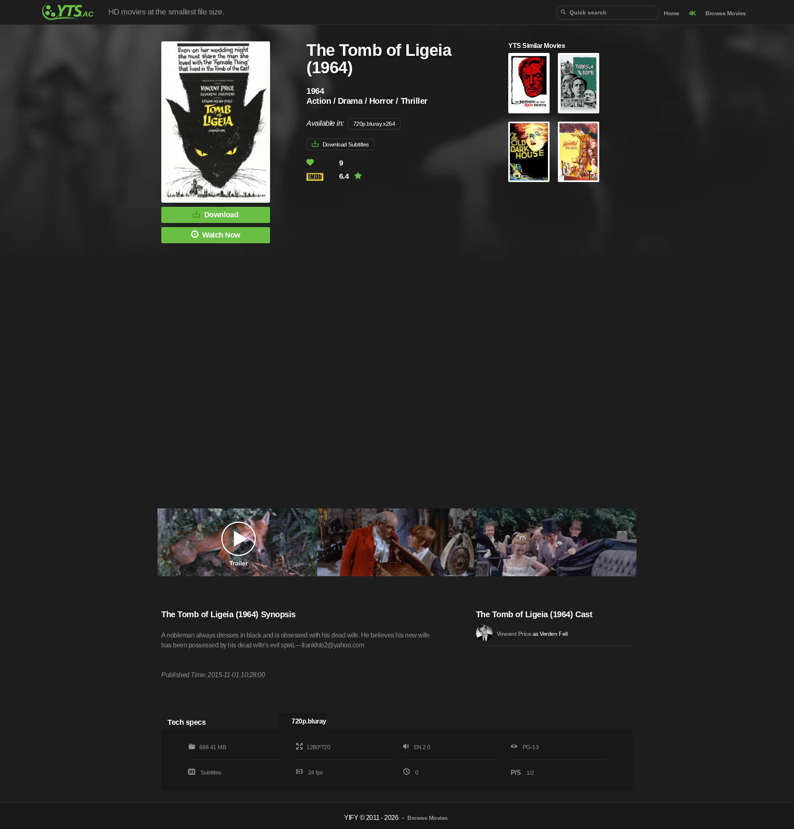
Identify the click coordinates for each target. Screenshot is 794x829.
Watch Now (221, 235)
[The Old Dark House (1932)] (529, 152)
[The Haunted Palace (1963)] (578, 152)
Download (221, 215)
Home (671, 13)
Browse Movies (726, 13)
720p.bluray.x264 (374, 123)
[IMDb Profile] (484, 633)
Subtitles (211, 772)
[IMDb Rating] (321, 177)
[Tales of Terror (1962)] (578, 83)
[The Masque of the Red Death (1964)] (529, 83)
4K (692, 13)
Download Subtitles (346, 144)
